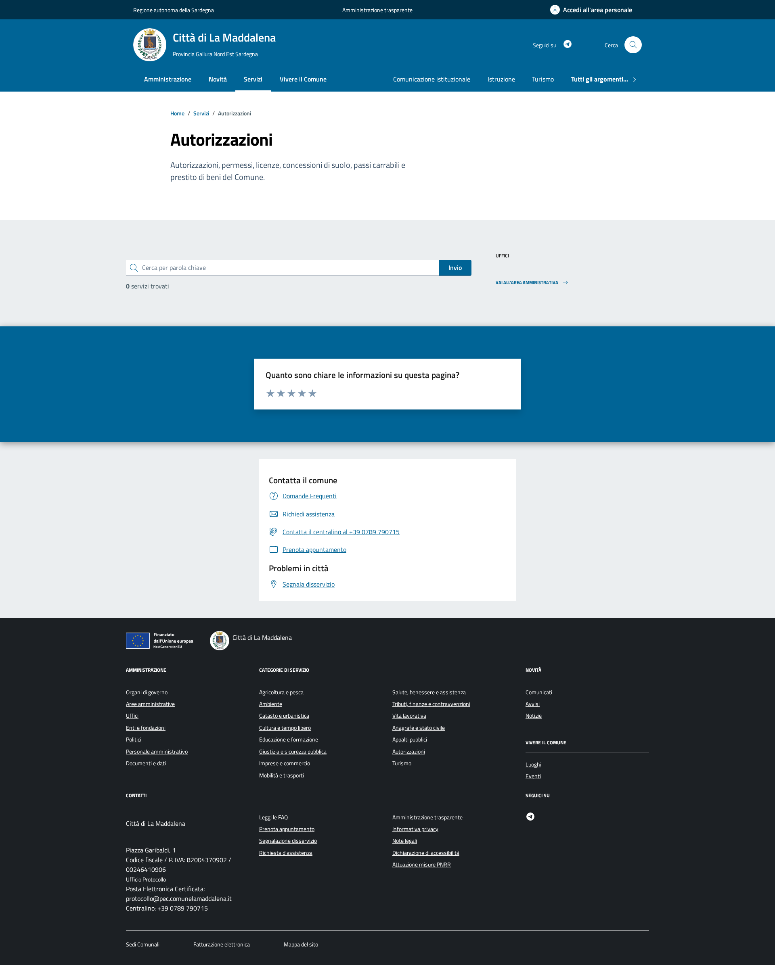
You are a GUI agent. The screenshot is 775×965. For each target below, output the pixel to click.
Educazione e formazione (288, 739)
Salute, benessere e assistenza (429, 692)
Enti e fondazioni (145, 727)
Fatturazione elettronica (221, 944)
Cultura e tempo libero (285, 727)
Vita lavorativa (409, 715)
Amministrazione (167, 79)
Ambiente (270, 704)
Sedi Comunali (142, 944)
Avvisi (533, 704)
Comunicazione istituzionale (431, 79)
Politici (133, 739)
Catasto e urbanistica (284, 715)
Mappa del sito (301, 944)
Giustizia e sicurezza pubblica (293, 751)
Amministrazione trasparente (377, 10)
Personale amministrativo (157, 751)
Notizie (534, 715)
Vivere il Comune (303, 79)
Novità (218, 79)
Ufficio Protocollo (146, 879)
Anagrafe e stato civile (418, 727)
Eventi (533, 776)
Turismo (543, 79)
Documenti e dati (146, 763)
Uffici (132, 715)
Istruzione (501, 79)
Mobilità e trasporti (281, 775)
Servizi (253, 79)
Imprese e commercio (284, 763)
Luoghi (533, 764)
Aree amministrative (150, 704)
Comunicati (539, 692)
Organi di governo (147, 692)
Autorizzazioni (408, 751)
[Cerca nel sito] (633, 45)
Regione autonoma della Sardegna (173, 10)
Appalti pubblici (409, 739)
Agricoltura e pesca (281, 692)
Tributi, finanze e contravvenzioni (431, 704)
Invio (455, 267)
